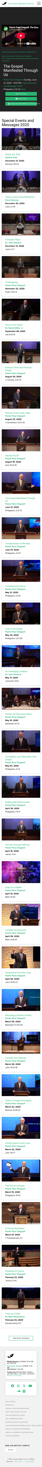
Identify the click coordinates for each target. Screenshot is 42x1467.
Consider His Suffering (15, 1058)
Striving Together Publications (17, 1408)
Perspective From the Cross (18, 972)
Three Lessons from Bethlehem (20, 197)
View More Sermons (21, 1338)
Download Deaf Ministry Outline (22, 104)
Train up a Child (12, 1313)
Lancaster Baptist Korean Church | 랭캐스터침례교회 (21, 1425)
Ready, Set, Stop (12, 154)
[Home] (4, 3)
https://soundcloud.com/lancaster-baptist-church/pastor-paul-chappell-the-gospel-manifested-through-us (20, 58)
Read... (24, 89)
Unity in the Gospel (14, 629)
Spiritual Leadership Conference (17, 1429)
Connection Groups (14, 1366)
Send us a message (14, 1375)
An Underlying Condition (16, 671)
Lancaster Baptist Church (21, 3)
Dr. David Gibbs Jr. (14, 327)
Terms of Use (18, 1461)
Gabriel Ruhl (11, 157)
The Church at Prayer (15, 1186)
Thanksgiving (11, 282)
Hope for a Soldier (13, 887)
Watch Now (22, 99)
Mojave (10, 1450)
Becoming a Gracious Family (18, 1015)
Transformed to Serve (15, 586)
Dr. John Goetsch (13, 242)
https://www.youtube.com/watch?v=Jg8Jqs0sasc (19, 52)
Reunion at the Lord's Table (17, 413)
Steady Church (12, 455)
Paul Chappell (10, 1402)
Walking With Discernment (17, 802)
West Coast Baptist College (15, 1412)
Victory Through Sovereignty (18, 1100)
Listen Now (22, 94)
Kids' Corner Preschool (14, 1419)
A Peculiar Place (12, 239)
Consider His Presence (15, 930)
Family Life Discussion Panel (18, 714)
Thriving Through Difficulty (17, 844)
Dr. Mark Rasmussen (15, 1316)
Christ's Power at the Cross (17, 1143)
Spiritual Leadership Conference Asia (19, 1432)
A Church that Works (14, 1228)
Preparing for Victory (14, 1271)
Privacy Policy (30, 1461)
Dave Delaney (12, 200)
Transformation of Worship (17, 543)
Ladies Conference (12, 1436)
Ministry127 (9, 1405)
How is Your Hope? (14, 325)
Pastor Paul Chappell (13, 79)
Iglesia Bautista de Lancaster (16, 1422)
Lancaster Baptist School (15, 1415)
